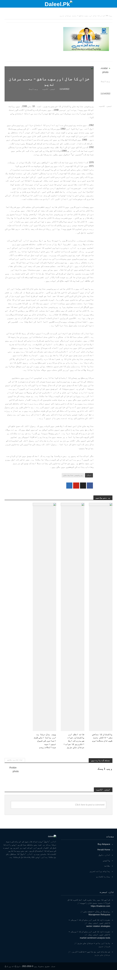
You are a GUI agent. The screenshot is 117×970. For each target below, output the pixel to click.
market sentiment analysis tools (95, 938)
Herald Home (103, 849)
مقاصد (107, 865)
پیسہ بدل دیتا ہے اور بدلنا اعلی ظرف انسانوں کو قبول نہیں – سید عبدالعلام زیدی (45, 741)
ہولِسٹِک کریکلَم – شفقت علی (96, 911)
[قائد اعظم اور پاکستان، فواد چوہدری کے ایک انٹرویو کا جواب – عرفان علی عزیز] (72, 616)
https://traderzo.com (100, 906)
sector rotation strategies (98, 926)
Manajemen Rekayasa (99, 914)
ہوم (110, 15)
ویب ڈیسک (105, 81)
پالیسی (106, 860)
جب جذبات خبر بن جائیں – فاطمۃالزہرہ (90, 951)
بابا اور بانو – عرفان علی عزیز (93, 943)
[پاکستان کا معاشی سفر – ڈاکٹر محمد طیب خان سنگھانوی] (101, 616)
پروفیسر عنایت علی (73, 475)
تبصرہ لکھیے (105, 106)
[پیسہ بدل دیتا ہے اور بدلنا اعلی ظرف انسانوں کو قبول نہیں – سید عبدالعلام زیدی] (44, 616)
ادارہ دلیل (104, 855)
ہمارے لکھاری (103, 876)
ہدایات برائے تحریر (99, 871)
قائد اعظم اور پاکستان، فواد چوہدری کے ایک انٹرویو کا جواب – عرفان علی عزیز (74, 741)
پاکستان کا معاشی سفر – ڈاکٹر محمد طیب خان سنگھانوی (102, 737)
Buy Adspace (104, 844)
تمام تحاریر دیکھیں (15, 760)
